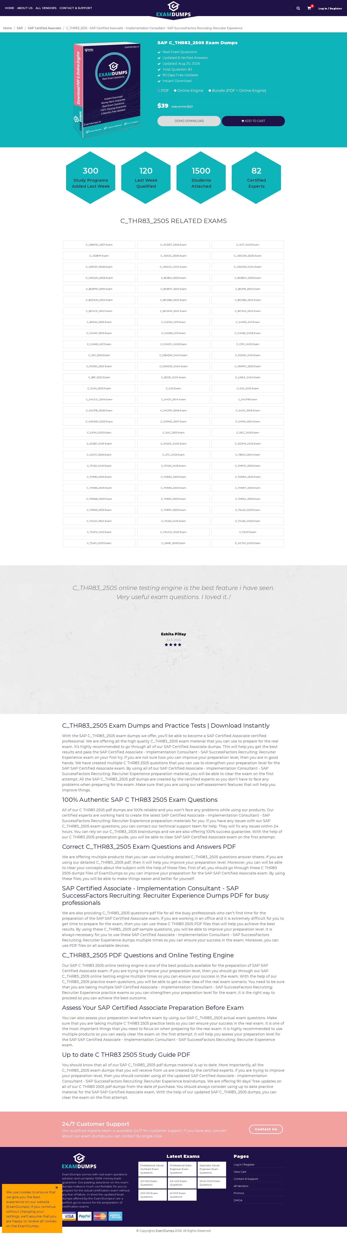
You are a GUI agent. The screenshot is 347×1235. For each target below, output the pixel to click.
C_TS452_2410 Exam (173, 520)
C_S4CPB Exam (247, 399)
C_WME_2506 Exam (173, 543)
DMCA (238, 1200)
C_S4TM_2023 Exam (99, 432)
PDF (164, 90)
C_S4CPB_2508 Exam (99, 410)
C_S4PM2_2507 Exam (173, 421)
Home (9, 8)
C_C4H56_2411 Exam (173, 333)
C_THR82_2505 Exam (173, 476)
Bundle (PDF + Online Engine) (238, 90)
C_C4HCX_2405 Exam (173, 344)
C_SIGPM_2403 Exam (248, 443)
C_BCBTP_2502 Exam (173, 288)
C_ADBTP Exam (99, 255)
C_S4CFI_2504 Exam (173, 399)
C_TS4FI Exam (247, 532)
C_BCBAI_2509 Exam (173, 277)
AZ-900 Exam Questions (148, 1183)
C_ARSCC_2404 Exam (173, 266)
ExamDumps (165, 1231)
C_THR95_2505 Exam (99, 509)
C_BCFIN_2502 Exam (247, 288)
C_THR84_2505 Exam (248, 476)
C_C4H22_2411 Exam (173, 322)
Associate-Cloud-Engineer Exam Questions (210, 1169)
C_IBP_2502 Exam (99, 377)
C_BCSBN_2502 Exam (173, 299)
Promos (239, 1193)
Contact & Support (75, 8)
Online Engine (190, 90)
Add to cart (254, 121)
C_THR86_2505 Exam (173, 487)
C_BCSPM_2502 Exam (173, 310)
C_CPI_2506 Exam (99, 355)
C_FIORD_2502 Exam (99, 366)
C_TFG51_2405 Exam (99, 465)
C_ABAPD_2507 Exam (99, 244)
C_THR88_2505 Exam (99, 498)
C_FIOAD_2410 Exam (247, 355)
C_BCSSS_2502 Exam (248, 310)
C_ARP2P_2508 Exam (99, 266)
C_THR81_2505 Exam (99, 476)
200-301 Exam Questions (149, 1195)
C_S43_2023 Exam (248, 388)
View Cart (240, 1171)
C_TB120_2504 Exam (247, 454)
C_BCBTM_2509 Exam (99, 288)
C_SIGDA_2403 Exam (173, 443)
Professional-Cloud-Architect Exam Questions (152, 1169)
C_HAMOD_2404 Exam (173, 366)
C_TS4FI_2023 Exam (99, 543)
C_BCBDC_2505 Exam (248, 277)
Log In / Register (330, 8)
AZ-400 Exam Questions (178, 1183)
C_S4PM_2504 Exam (247, 421)
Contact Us (266, 1129)
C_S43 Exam (173, 388)
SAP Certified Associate (44, 28)
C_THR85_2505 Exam (99, 487)
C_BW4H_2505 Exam (99, 322)
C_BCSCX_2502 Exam (99, 310)
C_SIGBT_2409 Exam (99, 443)
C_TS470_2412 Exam (99, 532)
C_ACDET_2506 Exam (173, 244)
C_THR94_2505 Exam (247, 498)
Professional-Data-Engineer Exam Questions (181, 1169)
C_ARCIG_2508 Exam (173, 255)
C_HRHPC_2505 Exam (248, 366)
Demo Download (189, 121)
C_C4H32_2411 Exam (248, 322)
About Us (25, 8)
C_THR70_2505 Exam (247, 465)
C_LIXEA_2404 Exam (247, 377)
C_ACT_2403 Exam (247, 244)
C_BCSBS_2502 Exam (248, 299)
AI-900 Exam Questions (178, 1195)
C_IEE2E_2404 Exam (173, 377)
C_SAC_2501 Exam (173, 432)
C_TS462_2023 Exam (247, 520)
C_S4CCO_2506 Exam (99, 399)
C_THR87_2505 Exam (247, 487)
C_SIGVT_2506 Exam (99, 454)
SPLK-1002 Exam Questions (210, 1183)
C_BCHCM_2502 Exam (99, 299)
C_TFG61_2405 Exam (173, 465)
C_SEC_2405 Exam (247, 432)
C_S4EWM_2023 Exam (99, 421)
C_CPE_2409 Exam (247, 344)
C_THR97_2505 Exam (173, 509)
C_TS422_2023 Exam (247, 509)
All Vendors (46, 8)
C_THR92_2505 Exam (173, 498)
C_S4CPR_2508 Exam (173, 410)
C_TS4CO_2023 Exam (173, 532)
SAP (20, 28)
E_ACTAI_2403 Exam (247, 543)
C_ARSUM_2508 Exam (99, 277)
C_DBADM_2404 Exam (173, 355)
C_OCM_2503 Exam (99, 388)
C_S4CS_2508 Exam (248, 410)
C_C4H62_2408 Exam (248, 333)
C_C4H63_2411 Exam (99, 344)
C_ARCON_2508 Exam (247, 255)
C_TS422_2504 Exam (99, 520)
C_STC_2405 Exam (173, 454)
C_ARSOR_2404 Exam (247, 266)
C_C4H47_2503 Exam (99, 333)
